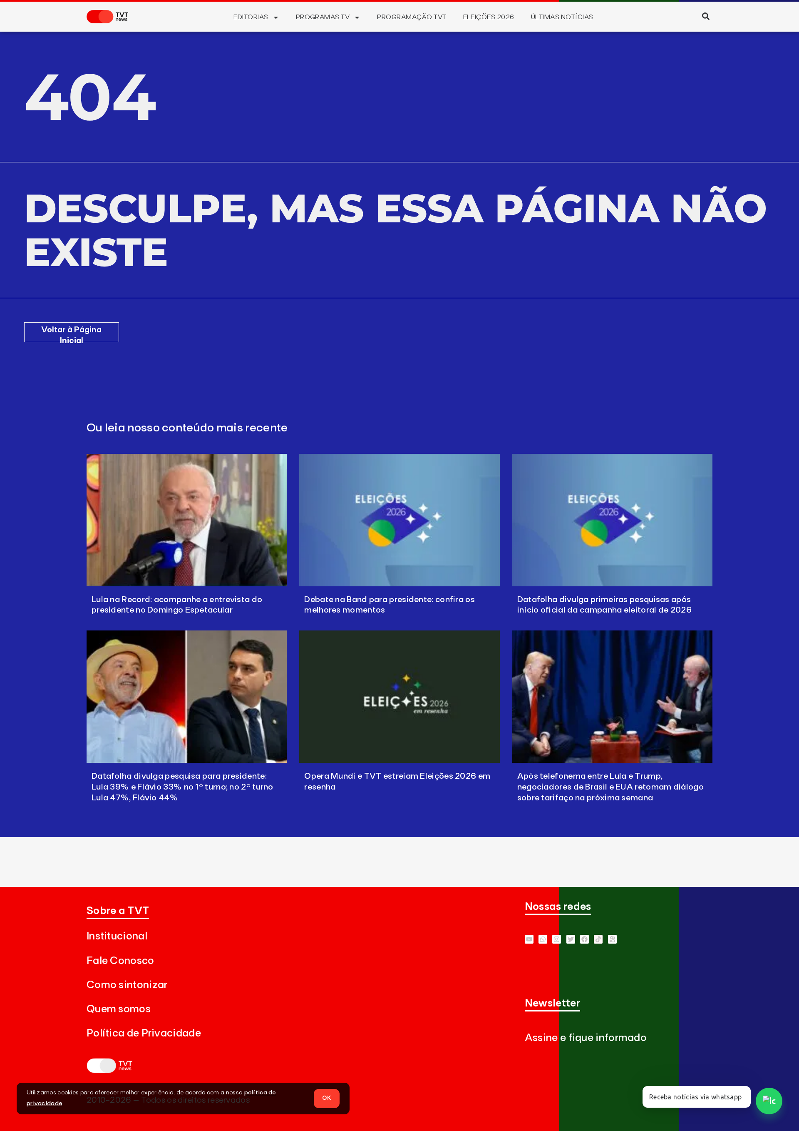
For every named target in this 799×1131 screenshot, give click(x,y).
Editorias (250, 17)
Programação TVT (411, 17)
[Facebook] (584, 939)
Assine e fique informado (586, 1038)
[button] (705, 16)
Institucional (117, 936)
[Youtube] (529, 939)
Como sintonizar (127, 985)
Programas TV (323, 17)
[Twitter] (570, 939)
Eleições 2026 (488, 17)
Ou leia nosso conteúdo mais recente (187, 428)
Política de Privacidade (144, 1033)
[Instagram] (556, 939)
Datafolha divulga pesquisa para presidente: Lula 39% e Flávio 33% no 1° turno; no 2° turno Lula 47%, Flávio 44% (182, 787)
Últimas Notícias (562, 17)
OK (326, 1098)
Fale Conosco (120, 961)
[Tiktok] (598, 939)
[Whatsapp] (542, 939)
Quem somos (119, 1009)
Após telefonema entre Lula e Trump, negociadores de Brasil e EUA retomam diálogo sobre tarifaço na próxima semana (610, 787)
